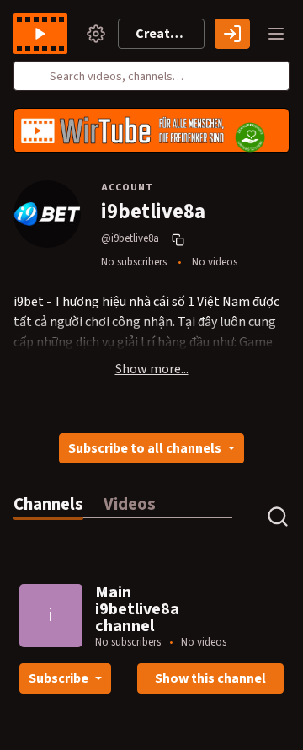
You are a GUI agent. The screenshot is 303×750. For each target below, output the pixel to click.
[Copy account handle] (180, 239)
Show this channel (210, 678)
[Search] (36, 76)
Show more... (152, 369)
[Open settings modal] (96, 33)
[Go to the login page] (232, 34)
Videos (130, 504)
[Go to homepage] (43, 33)
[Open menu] (276, 33)
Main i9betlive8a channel (137, 609)
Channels (48, 504)
